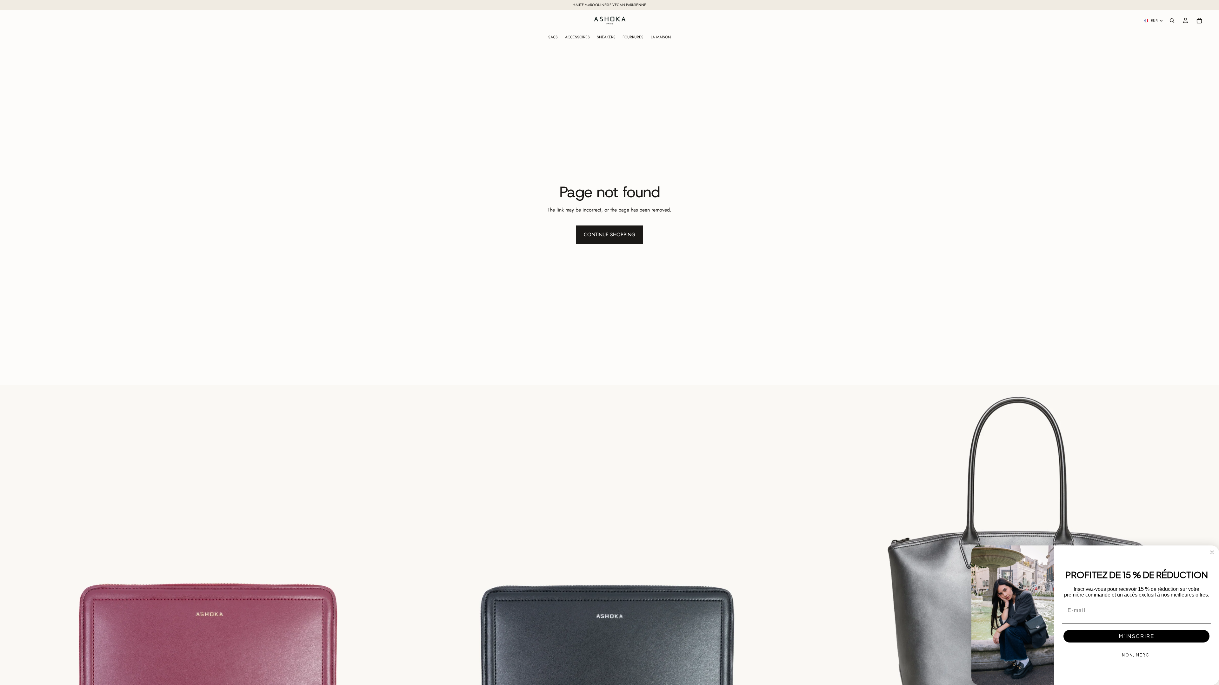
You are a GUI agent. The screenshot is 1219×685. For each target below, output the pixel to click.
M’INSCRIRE (1136, 636)
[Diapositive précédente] (9, 588)
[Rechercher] (1172, 21)
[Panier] (1199, 21)
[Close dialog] (1212, 552)
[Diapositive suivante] (396, 588)
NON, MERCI (1136, 655)
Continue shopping (609, 234)
